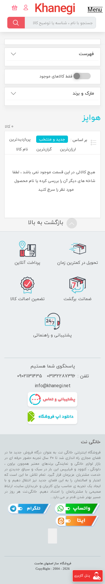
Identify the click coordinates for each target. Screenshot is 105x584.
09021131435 (29, 376)
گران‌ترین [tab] (44, 149)
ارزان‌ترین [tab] (68, 149)
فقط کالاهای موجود (55, 76)
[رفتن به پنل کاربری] (96, 575)
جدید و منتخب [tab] (52, 139)
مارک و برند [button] (83, 93)
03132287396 (61, 376)
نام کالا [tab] (22, 149)
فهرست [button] (86, 53)
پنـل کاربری (82, 575)
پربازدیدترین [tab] (20, 139)
